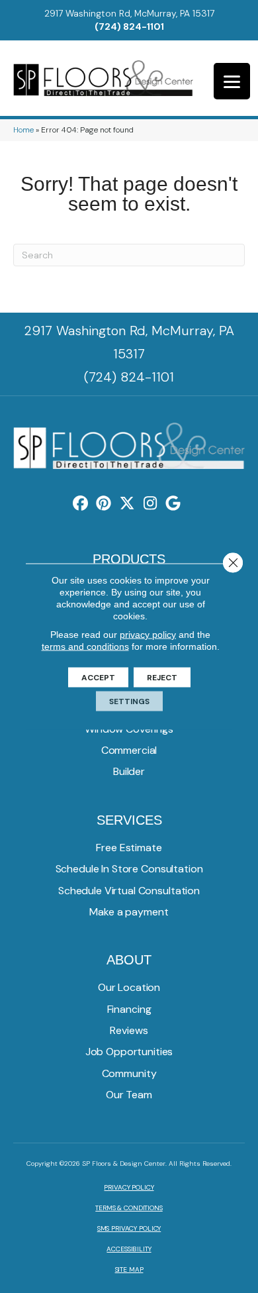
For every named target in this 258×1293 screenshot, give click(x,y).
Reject (162, 677)
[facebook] (81, 503)
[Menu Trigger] (232, 81)
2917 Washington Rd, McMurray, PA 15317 (129, 13)
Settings (129, 701)
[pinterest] (104, 503)
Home (23, 130)
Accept (98, 677)
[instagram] (150, 503)
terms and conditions (85, 646)
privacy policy (148, 634)
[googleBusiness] (173, 503)
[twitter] (127, 503)
